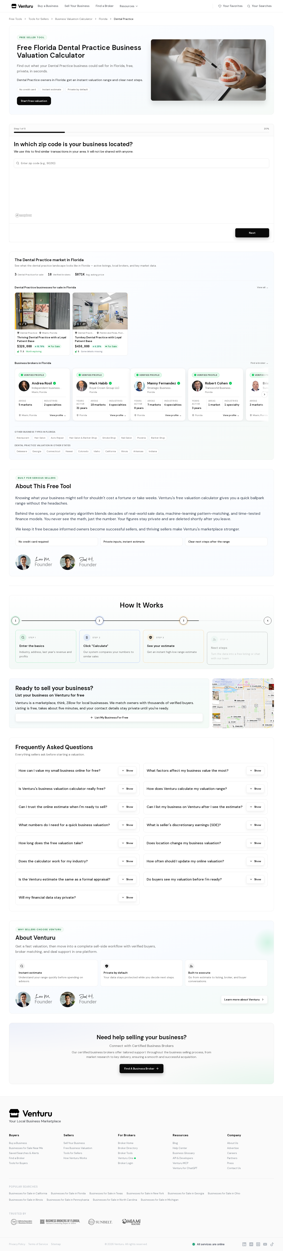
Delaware (22, 451)
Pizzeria (141, 437)
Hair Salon (39, 437)
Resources (127, 6)
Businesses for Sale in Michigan (159, 1199)
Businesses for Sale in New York (145, 1193)
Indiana (153, 451)
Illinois (124, 451)
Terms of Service (38, 1244)
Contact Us (234, 1168)
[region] (141, 195)
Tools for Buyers (18, 1163)
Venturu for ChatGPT (185, 1168)
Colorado (83, 451)
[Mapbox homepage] (23, 215)
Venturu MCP (180, 1163)
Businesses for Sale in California (28, 1193)
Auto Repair (57, 437)
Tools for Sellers (38, 19)
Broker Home (125, 1143)
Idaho (97, 451)
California (110, 451)
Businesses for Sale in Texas (106, 1193)
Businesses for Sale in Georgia (186, 1193)
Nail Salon (126, 437)
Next (252, 233)
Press (230, 1163)
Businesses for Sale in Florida (68, 1193)
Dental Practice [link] (123, 19)
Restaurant (23, 437)
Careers (232, 1153)
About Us (232, 1143)
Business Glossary (184, 1153)
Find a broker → (259, 363)
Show (129, 770)
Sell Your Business (77, 6)
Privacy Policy (17, 1244)
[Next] (264, 394)
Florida (103, 19)
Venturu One (125, 1158)
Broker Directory (128, 1148)
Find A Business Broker (139, 1068)
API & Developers (183, 1158)
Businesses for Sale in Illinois (26, 1199)
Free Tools (15, 19)
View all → (262, 287)
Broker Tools (125, 1153)
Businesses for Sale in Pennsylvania (68, 1199)
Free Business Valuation (78, 1148)
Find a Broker (105, 6)
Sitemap (56, 1244)
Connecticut (53, 451)
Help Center (180, 1148)
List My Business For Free (111, 717)
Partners (232, 1158)
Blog (175, 1143)
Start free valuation (34, 101)
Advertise (233, 1148)
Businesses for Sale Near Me (26, 1148)
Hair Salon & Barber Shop (83, 437)
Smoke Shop (109, 437)
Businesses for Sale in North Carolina (115, 1199)
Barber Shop (158, 437)
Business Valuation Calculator (73, 19)
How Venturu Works (75, 1158)
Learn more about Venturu (242, 999)
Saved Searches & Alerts (24, 1153)
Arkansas (138, 451)
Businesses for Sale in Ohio (224, 1193)
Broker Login (125, 1163)
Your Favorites (233, 6)
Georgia (36, 451)
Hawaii (69, 451)
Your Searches (262, 6)
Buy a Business (48, 6)
